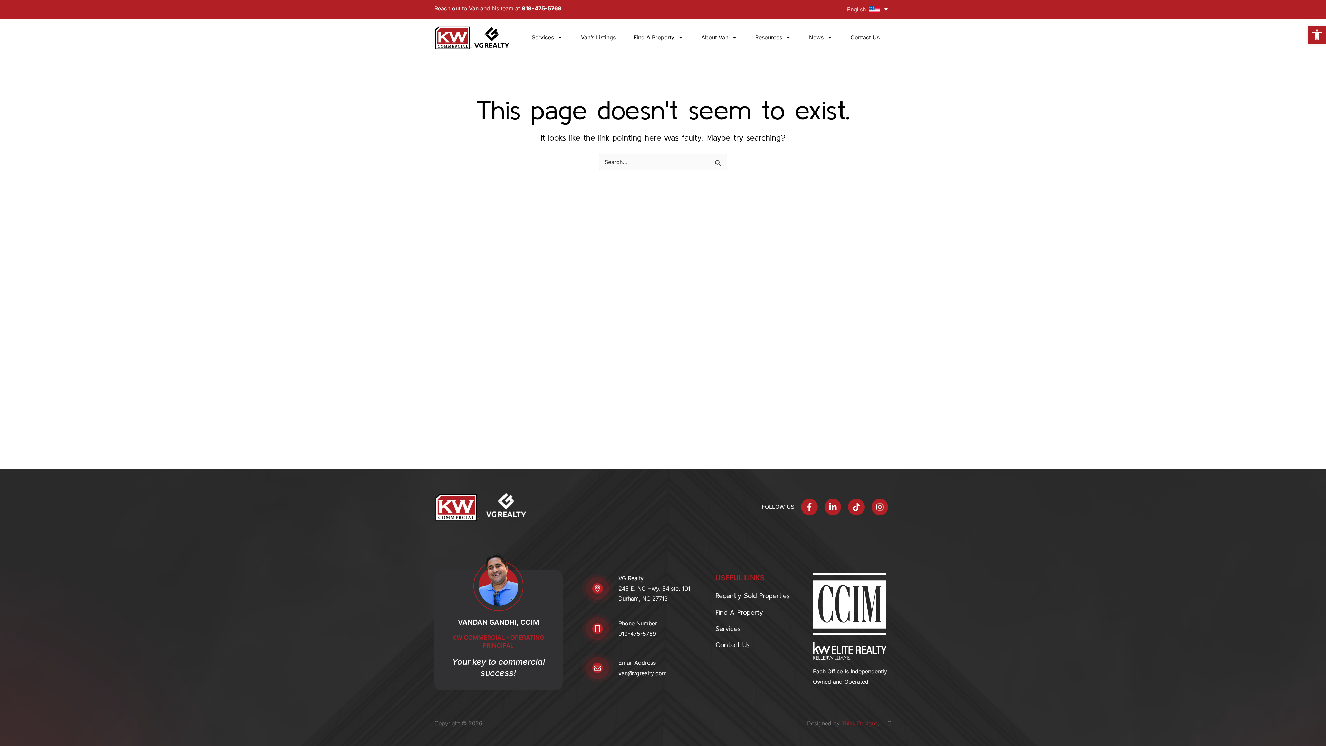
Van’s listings (598, 37)
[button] (1317, 35)
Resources (768, 37)
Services (543, 37)
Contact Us (865, 37)
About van (714, 37)
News (816, 37)
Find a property (654, 37)
